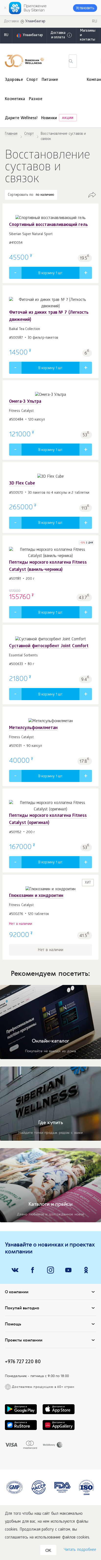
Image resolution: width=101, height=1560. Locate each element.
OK (48, 1550)
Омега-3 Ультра (25, 401)
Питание (50, 80)
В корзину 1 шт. (50, 273)
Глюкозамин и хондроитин (36, 896)
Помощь (13, 1324)
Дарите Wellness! (21, 118)
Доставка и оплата (57, 35)
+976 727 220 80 (23, 1361)
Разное (35, 99)
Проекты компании (23, 1340)
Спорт (32, 80)
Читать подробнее (80, 1550)
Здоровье (14, 80)
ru (6, 35)
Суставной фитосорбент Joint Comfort (48, 646)
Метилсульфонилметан (33, 728)
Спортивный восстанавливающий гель (48, 225)
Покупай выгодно (22, 1308)
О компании (16, 1291)
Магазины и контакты (87, 35)
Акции (68, 118)
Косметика (15, 99)
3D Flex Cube (22, 483)
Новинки (49, 118)
